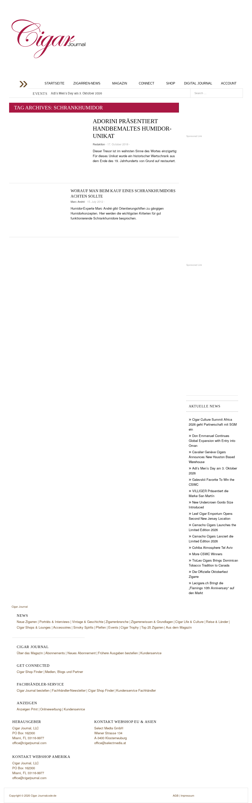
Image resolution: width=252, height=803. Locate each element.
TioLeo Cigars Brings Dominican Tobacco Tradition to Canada (213, 563)
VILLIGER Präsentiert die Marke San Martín (208, 493)
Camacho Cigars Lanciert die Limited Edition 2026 (211, 538)
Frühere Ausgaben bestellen (118, 653)
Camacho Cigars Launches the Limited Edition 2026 (212, 527)
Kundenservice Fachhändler (136, 690)
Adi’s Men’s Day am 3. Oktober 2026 (76, 93)
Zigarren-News (86, 83)
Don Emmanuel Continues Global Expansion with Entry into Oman (212, 440)
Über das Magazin (30, 653)
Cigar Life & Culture (189, 621)
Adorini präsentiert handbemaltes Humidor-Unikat (132, 128)
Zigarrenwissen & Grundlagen (152, 621)
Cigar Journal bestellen (33, 690)
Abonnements (55, 653)
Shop (170, 83)
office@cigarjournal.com (29, 742)
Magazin (119, 83)
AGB (175, 795)
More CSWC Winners (207, 554)
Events (113, 627)
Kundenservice (150, 653)
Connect (146, 83)
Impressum (187, 795)
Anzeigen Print (27, 709)
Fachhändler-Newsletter (69, 690)
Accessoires (62, 627)
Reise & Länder (217, 621)
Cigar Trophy (130, 627)
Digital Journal (198, 83)
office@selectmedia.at (110, 742)
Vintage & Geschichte (87, 621)
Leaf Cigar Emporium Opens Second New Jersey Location (211, 516)
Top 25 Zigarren (152, 627)
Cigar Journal (48, 38)
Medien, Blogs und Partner (64, 671)
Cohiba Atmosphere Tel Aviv (212, 547)
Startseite (54, 83)
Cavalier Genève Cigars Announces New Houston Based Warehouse (212, 457)
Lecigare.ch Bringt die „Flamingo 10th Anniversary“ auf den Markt (211, 588)
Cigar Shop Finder (30, 671)
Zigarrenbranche (117, 621)
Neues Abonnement (81, 653)
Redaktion (99, 144)
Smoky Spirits (83, 627)
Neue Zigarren (27, 621)
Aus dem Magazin (179, 627)
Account (228, 83)
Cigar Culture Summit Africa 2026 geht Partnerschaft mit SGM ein (213, 424)
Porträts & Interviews (54, 621)
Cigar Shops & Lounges (34, 627)
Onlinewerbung (50, 709)
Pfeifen (101, 627)
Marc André (78, 201)
